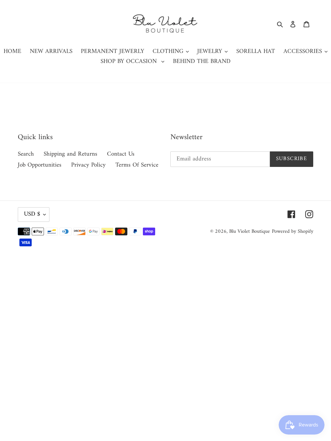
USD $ (32, 214)
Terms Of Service (136, 165)
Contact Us (120, 154)
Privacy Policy (88, 165)
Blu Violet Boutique (249, 231)
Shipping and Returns (70, 154)
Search (26, 154)
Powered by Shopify (292, 231)
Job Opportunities (39, 165)
